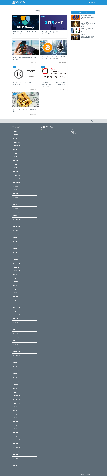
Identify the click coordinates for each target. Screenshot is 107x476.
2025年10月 (17, 145)
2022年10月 (17, 270)
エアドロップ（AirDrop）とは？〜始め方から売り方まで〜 (87, 30)
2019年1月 (17, 436)
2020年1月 (17, 392)
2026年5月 (17, 131)
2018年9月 (17, 451)
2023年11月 (17, 223)
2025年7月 (17, 153)
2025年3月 (17, 168)
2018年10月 (17, 447)
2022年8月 (17, 278)
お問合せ (72, 131)
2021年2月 (17, 344)
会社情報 (72, 129)
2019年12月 (17, 395)
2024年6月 (17, 197)
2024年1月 (17, 215)
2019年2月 (17, 432)
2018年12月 (17, 440)
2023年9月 (17, 230)
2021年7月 (17, 326)
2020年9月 (17, 362)
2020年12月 (17, 351)
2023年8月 (17, 234)
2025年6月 (17, 156)
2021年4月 (17, 337)
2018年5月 (17, 465)
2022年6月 (17, 285)
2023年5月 (17, 245)
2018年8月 (17, 454)
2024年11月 (17, 179)
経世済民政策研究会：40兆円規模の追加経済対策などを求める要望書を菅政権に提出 (87, 36)
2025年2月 (17, 171)
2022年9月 (17, 274)
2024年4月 (17, 204)
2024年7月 (17, 193)
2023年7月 (17, 237)
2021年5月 (17, 333)
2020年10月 (17, 359)
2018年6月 (17, 462)
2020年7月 (17, 370)
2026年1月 (17, 138)
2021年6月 (17, 329)
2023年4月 (17, 248)
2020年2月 (17, 388)
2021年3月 (17, 340)
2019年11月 (17, 399)
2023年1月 (17, 259)
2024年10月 (17, 182)
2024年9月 (17, 186)
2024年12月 (17, 175)
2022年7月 (17, 281)
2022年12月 (17, 263)
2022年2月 (17, 300)
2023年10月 (17, 226)
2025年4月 (17, 164)
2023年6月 (17, 241)
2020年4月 (17, 381)
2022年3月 (17, 296)
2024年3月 (17, 208)
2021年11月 (17, 311)
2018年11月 (17, 443)
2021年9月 (17, 318)
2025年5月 (17, 160)
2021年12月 (17, 307)
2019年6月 (17, 417)
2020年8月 (17, 366)
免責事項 (72, 132)
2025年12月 (17, 142)
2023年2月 (17, 256)
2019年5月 (17, 421)
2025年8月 (17, 149)
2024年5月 (17, 201)
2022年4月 (17, 292)
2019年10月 (17, 403)
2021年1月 (17, 348)
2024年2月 (17, 212)
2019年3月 (17, 428)
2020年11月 (17, 355)
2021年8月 (17, 322)
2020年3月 (17, 384)
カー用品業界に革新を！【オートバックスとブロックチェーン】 (87, 17)
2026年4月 (17, 134)
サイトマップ (73, 133)
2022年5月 (17, 289)
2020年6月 (17, 373)
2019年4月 (17, 425)
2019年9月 (17, 406)
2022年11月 (17, 267)
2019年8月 (17, 410)
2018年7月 (17, 458)
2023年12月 (17, 219)
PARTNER (72, 135)
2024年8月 (17, 190)
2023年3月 (17, 252)
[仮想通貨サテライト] (18, 3)
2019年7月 (17, 414)
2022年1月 (17, 304)
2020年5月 (17, 377)
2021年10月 (17, 315)
